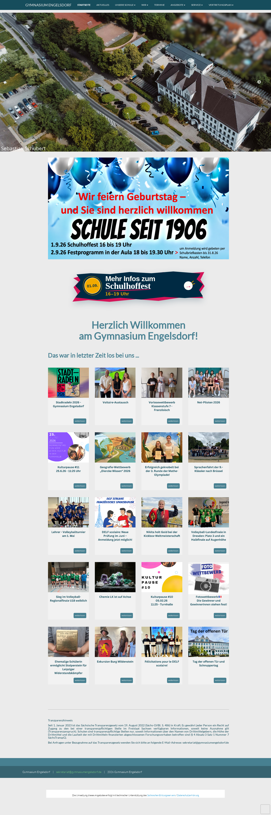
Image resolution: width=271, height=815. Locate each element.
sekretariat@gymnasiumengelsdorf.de (78, 772)
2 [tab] (135, 150)
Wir (143, 4)
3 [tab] (141, 150)
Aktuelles (102, 4)
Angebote (177, 4)
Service (196, 4)
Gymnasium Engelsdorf (48, 5)
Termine (159, 4)
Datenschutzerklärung (188, 795)
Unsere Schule (124, 4)
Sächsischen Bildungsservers (161, 795)
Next (259, 82)
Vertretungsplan (220, 4)
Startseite (83, 4)
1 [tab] (130, 150)
